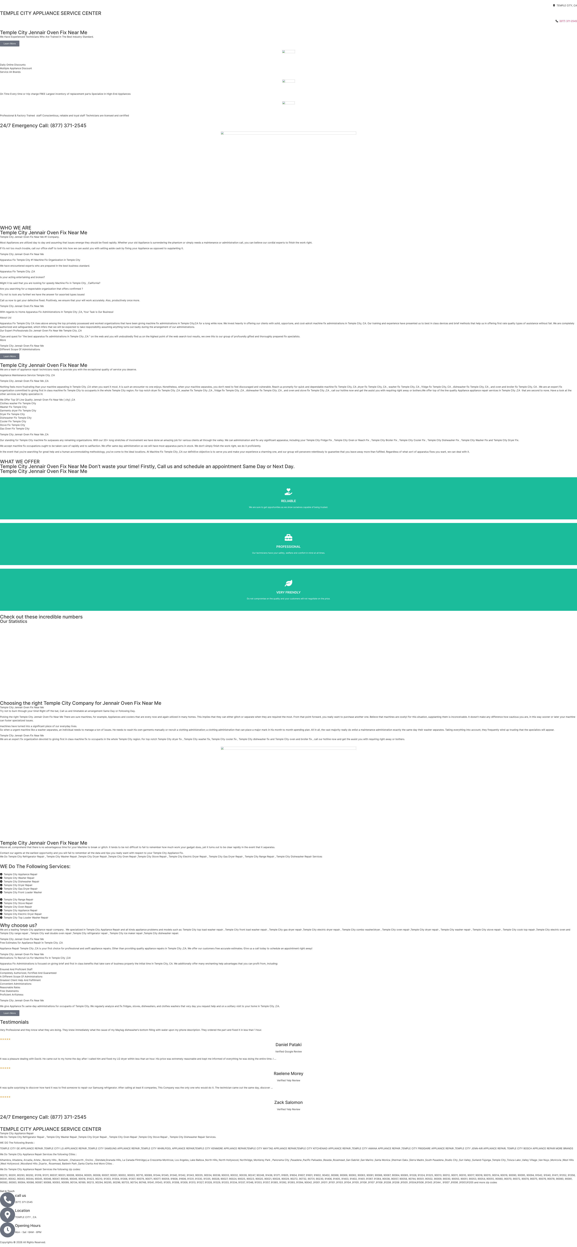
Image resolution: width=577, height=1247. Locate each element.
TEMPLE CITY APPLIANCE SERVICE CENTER (50, 13)
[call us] (7, 1199)
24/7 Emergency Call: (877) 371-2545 (43, 125)
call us (20, 1195)
